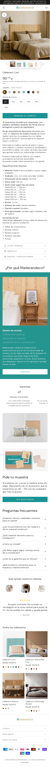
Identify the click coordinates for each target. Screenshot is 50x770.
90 (5, 102)
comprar (25, 372)
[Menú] (3, 8)
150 (28, 102)
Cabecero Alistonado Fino (35, 660)
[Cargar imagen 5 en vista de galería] (35, 64)
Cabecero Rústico (11, 701)
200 (6, 107)
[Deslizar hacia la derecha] (43, 64)
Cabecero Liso (9, 659)
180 (36, 102)
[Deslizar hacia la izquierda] (6, 64)
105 (13, 102)
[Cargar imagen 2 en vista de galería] (18, 64)
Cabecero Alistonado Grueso (35, 702)
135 (21, 102)
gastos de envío (22, 81)
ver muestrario (25, 499)
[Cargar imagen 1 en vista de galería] (12, 64)
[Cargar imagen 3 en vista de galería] (24, 64)
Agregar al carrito (25, 116)
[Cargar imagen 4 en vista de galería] (30, 64)
